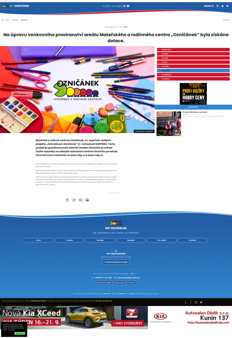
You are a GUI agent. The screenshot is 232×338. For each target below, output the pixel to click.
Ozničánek (15, 20)
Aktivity (164, 62)
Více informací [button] (11, 329)
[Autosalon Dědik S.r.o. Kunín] (116, 317)
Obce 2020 (85, 293)
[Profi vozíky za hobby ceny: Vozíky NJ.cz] (193, 94)
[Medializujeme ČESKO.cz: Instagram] (196, 302)
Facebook (131, 283)
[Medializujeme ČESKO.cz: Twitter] (201, 302)
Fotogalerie (166, 79)
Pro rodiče (117, 6)
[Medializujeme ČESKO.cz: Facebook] (190, 302)
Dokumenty (166, 70)
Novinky (100, 240)
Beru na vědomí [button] (19, 333)
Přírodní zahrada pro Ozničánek (195, 112)
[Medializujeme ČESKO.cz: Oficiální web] (185, 302)
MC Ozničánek (93, 293)
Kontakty (227, 20)
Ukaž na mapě (119, 283)
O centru (107, 6)
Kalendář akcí (166, 75)
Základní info (166, 50)
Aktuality (24, 20)
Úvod (38, 240)
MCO (7, 20)
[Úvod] (2, 20)
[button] (8, 333)
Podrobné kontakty (105, 283)
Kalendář (131, 240)
